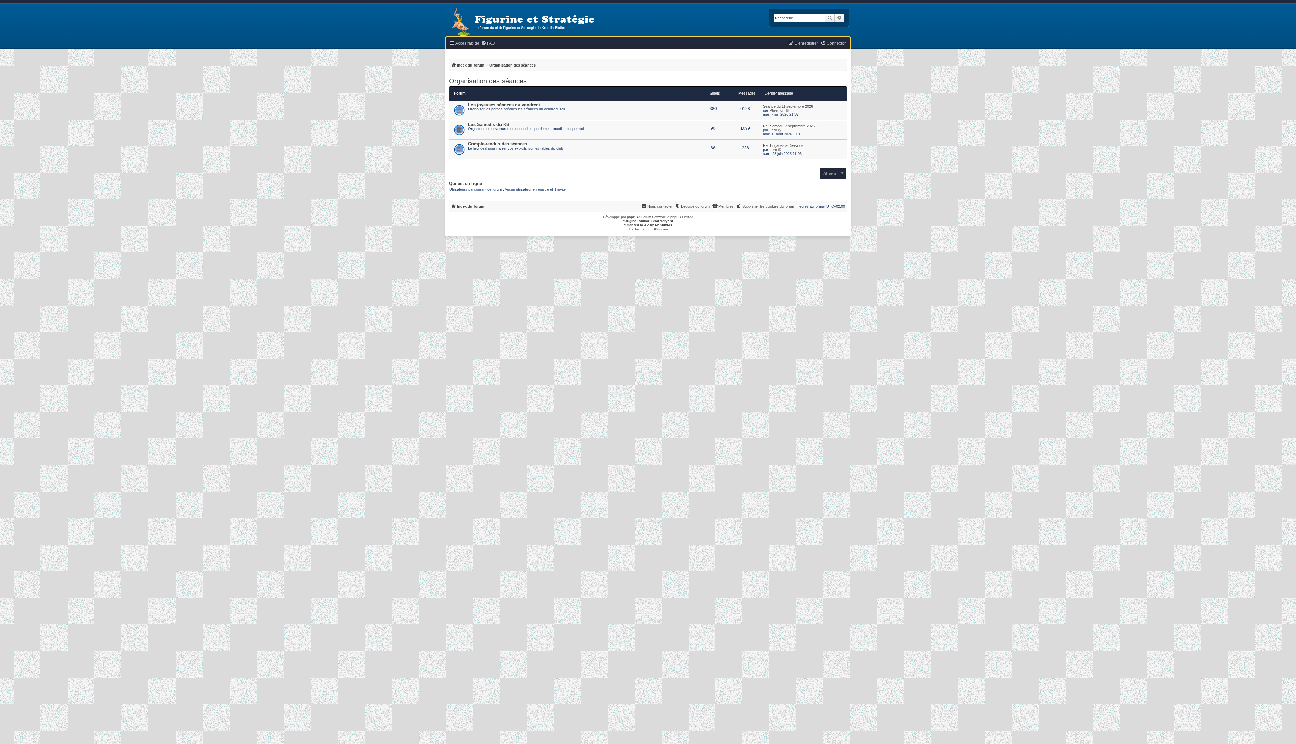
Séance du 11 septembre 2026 (788, 106)
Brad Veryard (662, 221)
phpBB (632, 217)
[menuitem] (488, 43)
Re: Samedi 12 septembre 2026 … (791, 126)
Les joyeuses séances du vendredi (504, 104)
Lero (773, 130)
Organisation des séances (488, 81)
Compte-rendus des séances (497, 144)
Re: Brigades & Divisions (783, 145)
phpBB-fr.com (657, 229)
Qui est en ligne (465, 184)
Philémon (777, 110)
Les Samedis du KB (488, 124)
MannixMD (663, 225)
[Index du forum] (460, 22)
